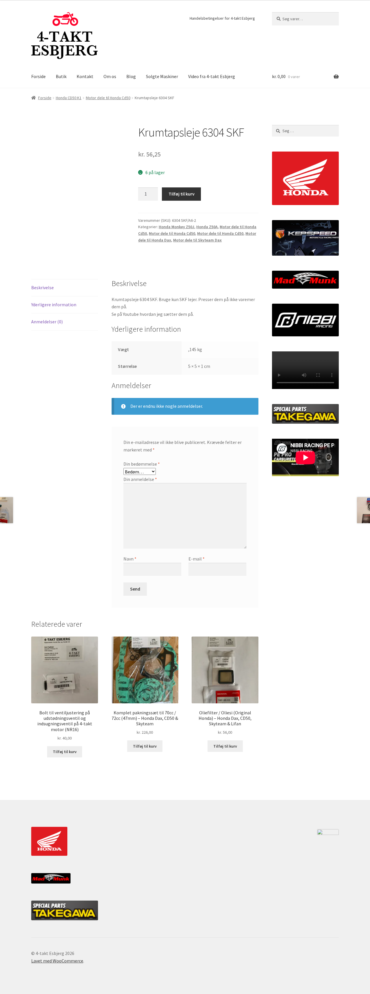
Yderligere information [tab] (53, 304)
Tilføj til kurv (182, 194)
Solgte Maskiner (162, 76)
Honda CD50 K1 (69, 97)
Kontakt (85, 76)
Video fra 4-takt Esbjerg (211, 76)
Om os (109, 76)
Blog (131, 76)
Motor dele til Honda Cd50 (108, 97)
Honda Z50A (207, 226)
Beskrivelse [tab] (42, 287)
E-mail (196, 559)
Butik (61, 76)
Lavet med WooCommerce (57, 961)
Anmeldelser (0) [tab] (47, 321)
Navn (129, 559)
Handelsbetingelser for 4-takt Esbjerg (222, 18)
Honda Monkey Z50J (176, 226)
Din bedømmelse (141, 464)
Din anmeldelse (140, 479)
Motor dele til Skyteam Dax (197, 240)
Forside (38, 76)
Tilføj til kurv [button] (65, 751)
